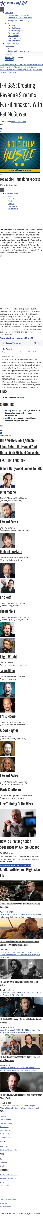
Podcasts (9, 13)
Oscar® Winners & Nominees (20, 18)
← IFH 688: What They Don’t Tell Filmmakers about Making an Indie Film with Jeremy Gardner (21, 66)
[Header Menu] (2, 9)
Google (11, 204)
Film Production (14, 33)
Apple (10, 196)
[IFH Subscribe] (2, 190)
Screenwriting (14, 36)
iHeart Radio (13, 206)
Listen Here (20, 915)
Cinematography (15, 30)
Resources (9, 46)
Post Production (14, 38)
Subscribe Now (11, 193)
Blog (7, 23)
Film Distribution (14, 28)
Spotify (11, 198)
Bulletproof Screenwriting (18, 20)
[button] (9, 59)
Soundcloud (13, 209)
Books (10, 48)
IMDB (22, 397)
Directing (12, 25)
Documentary (14, 41)
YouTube (11, 201)
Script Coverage (12, 43)
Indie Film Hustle (19, 122)
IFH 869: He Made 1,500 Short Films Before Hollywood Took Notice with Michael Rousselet (20, 446)
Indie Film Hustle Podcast (18, 15)
